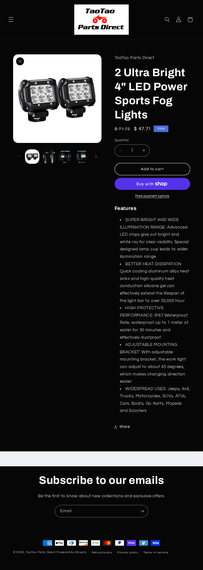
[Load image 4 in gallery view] (82, 157)
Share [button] (125, 427)
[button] (11, 19)
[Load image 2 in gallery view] (49, 157)
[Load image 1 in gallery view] (32, 157)
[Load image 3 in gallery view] (65, 157)
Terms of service (155, 552)
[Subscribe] (142, 511)
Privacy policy (127, 552)
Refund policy (102, 552)
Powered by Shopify (71, 552)
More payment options (152, 196)
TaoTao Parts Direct (40, 552)
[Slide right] (96, 156)
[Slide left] (18, 156)
